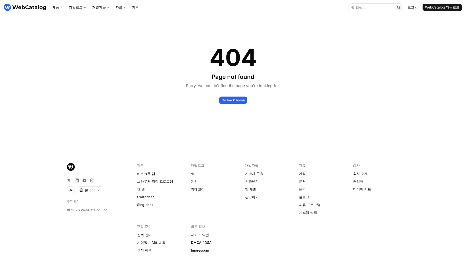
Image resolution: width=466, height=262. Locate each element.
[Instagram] (92, 180)
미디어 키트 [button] (362, 189)
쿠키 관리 (73, 201)
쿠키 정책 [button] (144, 250)
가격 (135, 7)
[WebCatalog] (71, 167)
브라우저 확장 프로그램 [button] (155, 181)
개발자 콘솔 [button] (254, 174)
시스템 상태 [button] (308, 212)
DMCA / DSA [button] (201, 242)
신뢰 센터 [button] (144, 235)
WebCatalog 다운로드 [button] (442, 7)
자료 (119, 7)
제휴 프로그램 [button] (309, 205)
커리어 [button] (358, 181)
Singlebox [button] (145, 205)
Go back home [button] (233, 100)
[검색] (398, 7)
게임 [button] (194, 181)
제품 (55, 7)
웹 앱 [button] (141, 189)
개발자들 (99, 7)
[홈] (25, 7)
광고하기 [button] (252, 197)
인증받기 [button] (252, 181)
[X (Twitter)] (69, 180)
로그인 (413, 7)
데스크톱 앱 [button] (146, 174)
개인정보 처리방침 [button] (151, 242)
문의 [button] (302, 189)
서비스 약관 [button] (200, 235)
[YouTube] (84, 180)
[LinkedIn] (77, 180)
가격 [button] (302, 174)
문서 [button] (302, 181)
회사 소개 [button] (360, 174)
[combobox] (89, 190)
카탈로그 (76, 7)
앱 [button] (192, 174)
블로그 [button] (304, 197)
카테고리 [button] (198, 189)
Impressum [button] (200, 250)
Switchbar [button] (145, 197)
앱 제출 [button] (250, 189)
